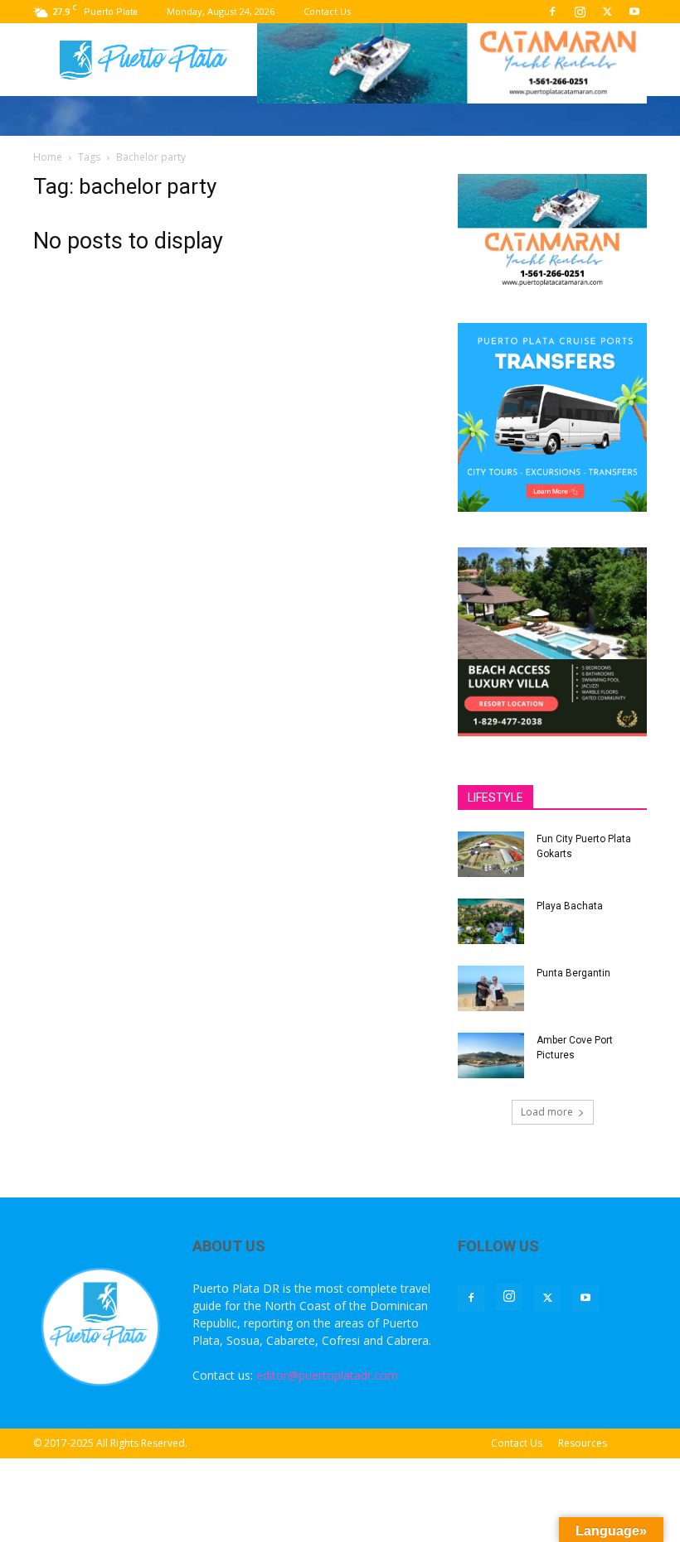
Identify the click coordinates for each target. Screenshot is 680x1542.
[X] (607, 11)
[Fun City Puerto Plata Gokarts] (491, 854)
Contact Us (327, 11)
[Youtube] (634, 11)
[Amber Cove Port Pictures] (491, 1055)
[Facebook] (552, 11)
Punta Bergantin (573, 973)
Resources (582, 1443)
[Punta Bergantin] (491, 988)
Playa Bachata (570, 906)
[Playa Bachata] (491, 921)
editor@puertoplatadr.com (327, 1375)
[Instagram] (579, 11)
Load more (547, 1112)
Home (47, 157)
